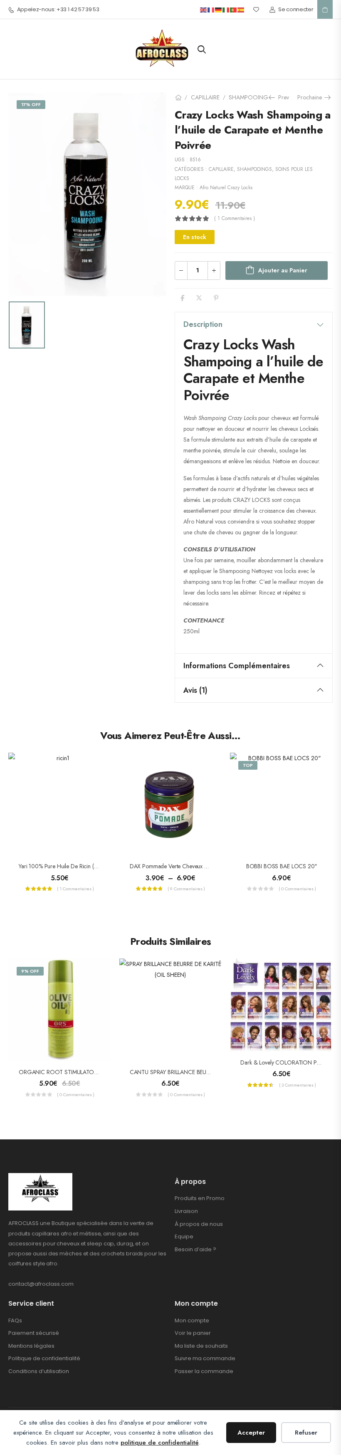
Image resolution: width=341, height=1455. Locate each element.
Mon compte (192, 1320)
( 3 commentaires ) (297, 1084)
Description (202, 324)
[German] (218, 9)
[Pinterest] (216, 298)
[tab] (253, 324)
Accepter (251, 1432)
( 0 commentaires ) (297, 888)
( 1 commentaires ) (234, 218)
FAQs (15, 1320)
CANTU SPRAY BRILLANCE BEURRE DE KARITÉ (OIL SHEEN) (203, 1072)
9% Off (30, 971)
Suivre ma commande (205, 1358)
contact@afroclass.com (41, 1284)
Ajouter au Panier (282, 270)
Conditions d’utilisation (38, 1371)
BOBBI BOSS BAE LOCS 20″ (281, 866)
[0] (325, 9)
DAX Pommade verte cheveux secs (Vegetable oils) (192, 866)
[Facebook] (182, 298)
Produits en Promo (200, 1198)
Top (248, 765)
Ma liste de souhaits (201, 1346)
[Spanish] (241, 9)
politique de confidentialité (160, 1442)
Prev (281, 97)
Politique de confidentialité (44, 1358)
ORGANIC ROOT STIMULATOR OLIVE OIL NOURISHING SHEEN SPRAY (108, 1072)
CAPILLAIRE (205, 97)
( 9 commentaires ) (186, 888)
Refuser (306, 1432)
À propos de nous (199, 1224)
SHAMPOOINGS (250, 97)
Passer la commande (204, 1371)
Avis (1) (195, 690)
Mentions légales (31, 1346)
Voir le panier (193, 1333)
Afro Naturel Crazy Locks (226, 187)
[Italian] (226, 9)
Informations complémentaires (236, 665)
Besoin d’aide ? (195, 1249)
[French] (211, 9)
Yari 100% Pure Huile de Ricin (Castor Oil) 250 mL (79, 866)
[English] (204, 9)
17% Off (31, 104)
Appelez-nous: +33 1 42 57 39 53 (58, 9)
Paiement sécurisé (33, 1333)
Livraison (186, 1211)
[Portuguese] (233, 9)
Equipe (184, 1236)
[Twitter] (199, 298)
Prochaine (311, 97)
